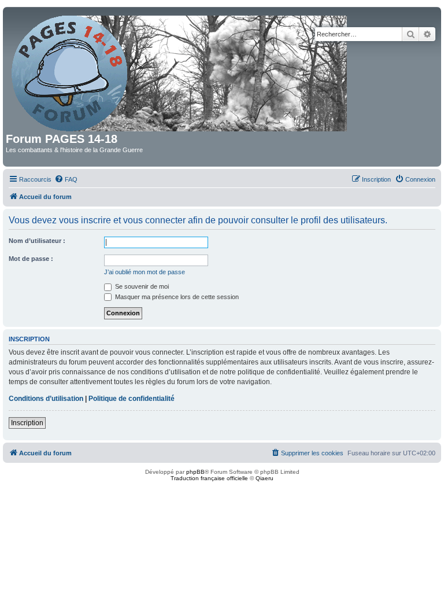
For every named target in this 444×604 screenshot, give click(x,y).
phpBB (195, 472)
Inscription (27, 423)
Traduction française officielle (209, 478)
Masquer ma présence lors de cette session (176, 296)
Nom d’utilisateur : (37, 240)
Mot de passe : (31, 258)
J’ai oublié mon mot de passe (144, 271)
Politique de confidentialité (131, 399)
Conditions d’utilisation (46, 399)
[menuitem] (65, 179)
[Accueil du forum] (180, 71)
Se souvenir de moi (141, 286)
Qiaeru (264, 478)
